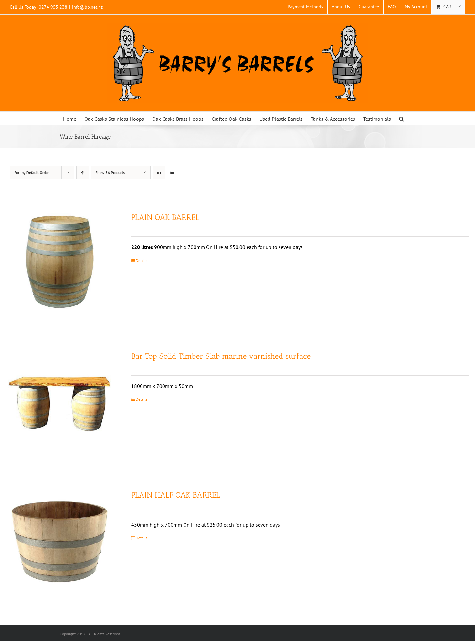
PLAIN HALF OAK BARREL (175, 495)
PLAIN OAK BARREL (165, 217)
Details (141, 260)
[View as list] (171, 172)
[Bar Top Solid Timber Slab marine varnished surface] (59, 403)
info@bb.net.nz (87, 7)
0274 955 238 (53, 7)
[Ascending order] (82, 172)
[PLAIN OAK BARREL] (59, 265)
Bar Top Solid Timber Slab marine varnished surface (221, 356)
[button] (401, 118)
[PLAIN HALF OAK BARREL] (59, 542)
